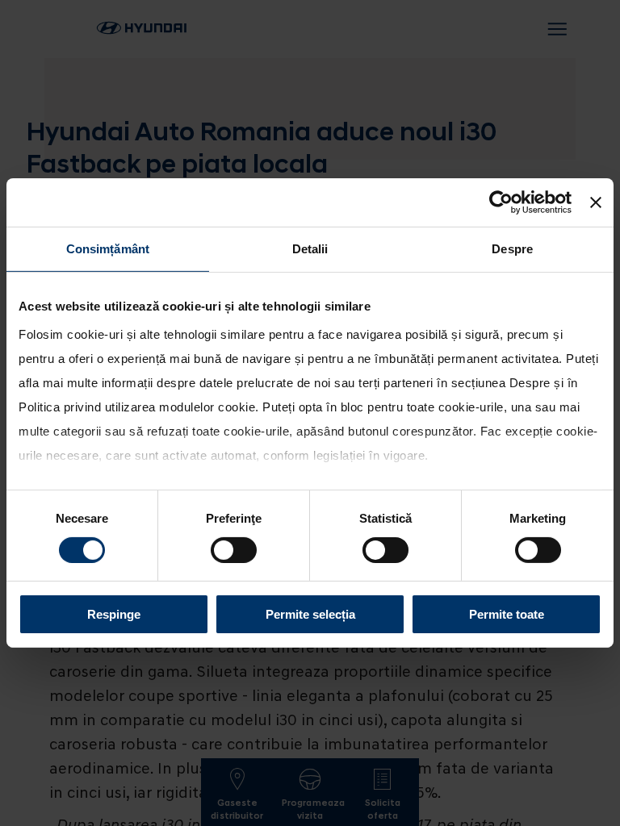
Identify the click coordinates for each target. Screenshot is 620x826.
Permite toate (506, 614)
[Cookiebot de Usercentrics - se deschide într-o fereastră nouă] (501, 202)
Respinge (113, 614)
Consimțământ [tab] (107, 249)
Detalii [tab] (310, 249)
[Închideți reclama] (595, 202)
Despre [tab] (512, 249)
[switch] (234, 550)
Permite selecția (310, 614)
